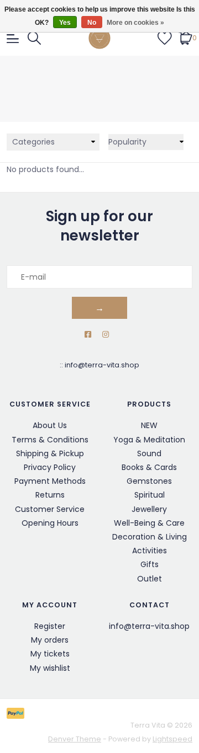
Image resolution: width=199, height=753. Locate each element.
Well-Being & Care (149, 522)
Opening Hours (50, 522)
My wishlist (50, 668)
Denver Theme (74, 739)
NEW (149, 425)
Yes (65, 22)
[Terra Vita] (99, 38)
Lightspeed (172, 739)
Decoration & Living (149, 536)
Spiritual (149, 494)
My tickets (50, 653)
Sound (149, 453)
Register (49, 626)
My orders (50, 639)
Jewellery (149, 509)
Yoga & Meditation (149, 439)
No (91, 22)
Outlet (149, 578)
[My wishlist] (165, 37)
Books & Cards (149, 467)
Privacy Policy (50, 467)
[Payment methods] (17, 712)
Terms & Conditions (50, 439)
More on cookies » (135, 22)
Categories (33, 141)
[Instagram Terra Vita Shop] (105, 334)
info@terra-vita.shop (102, 365)
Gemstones (149, 481)
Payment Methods (50, 481)
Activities (149, 550)
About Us (50, 425)
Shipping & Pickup (50, 453)
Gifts (149, 564)
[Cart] (185, 37)
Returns (50, 494)
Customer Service (50, 509)
